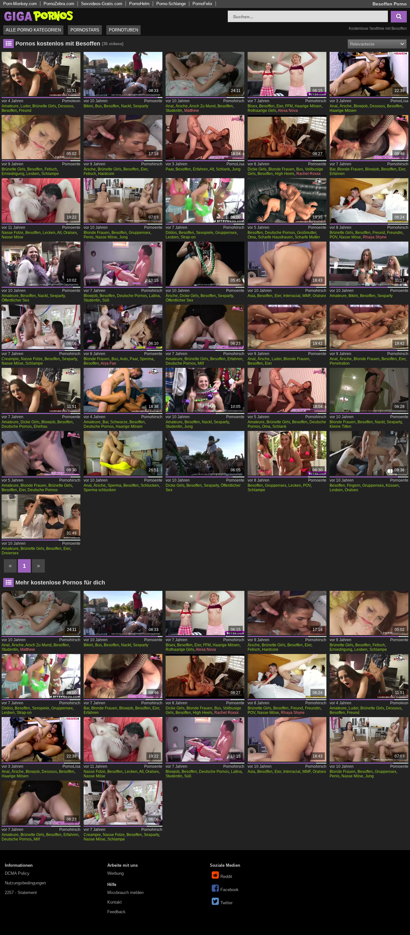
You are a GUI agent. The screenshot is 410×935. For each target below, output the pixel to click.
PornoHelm (139, 3)
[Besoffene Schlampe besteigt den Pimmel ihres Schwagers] (287, 137)
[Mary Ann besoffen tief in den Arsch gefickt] (205, 74)
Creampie (10, 359)
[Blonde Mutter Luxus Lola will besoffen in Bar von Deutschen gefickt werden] (369, 137)
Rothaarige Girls (262, 110)
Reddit (226, 876)
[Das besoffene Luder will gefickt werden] (41, 74)
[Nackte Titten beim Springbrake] (41, 264)
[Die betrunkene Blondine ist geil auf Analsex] (123, 453)
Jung (236, 169)
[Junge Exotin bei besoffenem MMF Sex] (287, 264)
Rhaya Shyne (375, 237)
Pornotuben (123, 30)
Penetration (340, 363)
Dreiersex (10, 553)
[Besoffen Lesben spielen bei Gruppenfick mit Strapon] (205, 200)
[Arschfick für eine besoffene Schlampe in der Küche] (369, 74)
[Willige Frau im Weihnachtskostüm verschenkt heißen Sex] (123, 390)
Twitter (226, 902)
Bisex (252, 106)
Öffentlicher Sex (15, 300)
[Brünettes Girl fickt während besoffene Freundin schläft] (369, 200)
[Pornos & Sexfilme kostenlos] (38, 15)
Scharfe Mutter (307, 237)
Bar (332, 169)
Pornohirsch (233, 101)
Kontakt (114, 902)
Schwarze (118, 422)
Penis (89, 237)
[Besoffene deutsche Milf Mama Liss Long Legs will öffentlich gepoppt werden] (205, 327)
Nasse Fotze (12, 232)
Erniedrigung (13, 173)
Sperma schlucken (100, 490)
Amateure (10, 106)
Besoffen (9, 110)
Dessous (65, 106)
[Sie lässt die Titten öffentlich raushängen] (205, 453)
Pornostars (84, 30)
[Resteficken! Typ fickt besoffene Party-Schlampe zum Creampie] (41, 327)
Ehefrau (40, 426)
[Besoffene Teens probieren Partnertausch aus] (123, 200)
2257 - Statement (21, 892)
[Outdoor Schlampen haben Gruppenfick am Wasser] (287, 453)
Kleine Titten (340, 426)
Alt (211, 169)
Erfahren (200, 169)
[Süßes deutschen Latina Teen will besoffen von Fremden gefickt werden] (123, 264)
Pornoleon (71, 101)
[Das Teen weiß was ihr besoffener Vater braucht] (41, 200)
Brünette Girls (44, 106)
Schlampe (50, 173)
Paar (170, 169)
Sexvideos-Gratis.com (101, 3)
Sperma (146, 359)
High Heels (284, 173)
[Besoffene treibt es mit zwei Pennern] (123, 137)
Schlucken (150, 485)
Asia (251, 296)
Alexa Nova (288, 110)
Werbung (115, 873)
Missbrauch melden (125, 892)
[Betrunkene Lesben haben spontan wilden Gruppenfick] (369, 453)
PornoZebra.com (59, 3)
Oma (252, 237)
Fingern (353, 485)
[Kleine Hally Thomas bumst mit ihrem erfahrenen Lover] (205, 137)
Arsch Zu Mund (202, 106)
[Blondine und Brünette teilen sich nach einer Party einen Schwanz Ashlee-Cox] (41, 453)
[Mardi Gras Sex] (205, 264)
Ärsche (182, 106)
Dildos (171, 232)
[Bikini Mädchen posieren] (369, 264)
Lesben (32, 173)
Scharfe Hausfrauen (275, 237)
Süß (105, 300)
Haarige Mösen (308, 106)
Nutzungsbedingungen (25, 883)
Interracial (291, 296)
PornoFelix (202, 3)
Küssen (392, 485)
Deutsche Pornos (280, 232)
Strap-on (188, 237)
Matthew (191, 110)
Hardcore (106, 173)
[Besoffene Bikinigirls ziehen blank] (123, 74)
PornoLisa (399, 101)
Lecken (49, 232)
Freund (25, 110)
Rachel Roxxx (308, 173)
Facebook (229, 889)
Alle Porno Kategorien (33, 30)
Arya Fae (108, 363)
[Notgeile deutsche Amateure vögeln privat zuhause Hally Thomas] (287, 390)
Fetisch (51, 169)
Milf (201, 363)
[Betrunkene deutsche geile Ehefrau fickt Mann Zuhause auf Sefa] (41, 390)
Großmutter (306, 232)
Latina (154, 296)
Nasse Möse (12, 237)
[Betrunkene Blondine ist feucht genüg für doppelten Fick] (369, 327)
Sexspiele (204, 232)
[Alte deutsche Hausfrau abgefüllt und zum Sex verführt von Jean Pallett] (287, 200)
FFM (289, 106)
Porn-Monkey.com (20, 3)
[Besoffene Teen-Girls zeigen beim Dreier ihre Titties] (287, 74)
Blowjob (361, 106)
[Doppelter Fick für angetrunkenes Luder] (287, 327)
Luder (25, 106)
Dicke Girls (257, 169)
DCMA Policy (17, 873)
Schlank (223, 169)
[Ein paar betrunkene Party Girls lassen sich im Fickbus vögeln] (123, 327)
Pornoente (153, 101)
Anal (170, 106)
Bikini (88, 106)
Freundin (395, 232)
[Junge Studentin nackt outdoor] (205, 390)
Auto (124, 359)
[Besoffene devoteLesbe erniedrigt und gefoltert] (41, 137)
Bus (98, 106)
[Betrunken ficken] (41, 516)
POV (333, 237)
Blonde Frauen (281, 169)
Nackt (126, 106)
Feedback (116, 911)
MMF (306, 296)
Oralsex (70, 232)
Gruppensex (139, 232)
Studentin (174, 110)
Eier (279, 106)
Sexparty (140, 106)
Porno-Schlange (171, 3)
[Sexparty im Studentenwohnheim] (369, 390)
